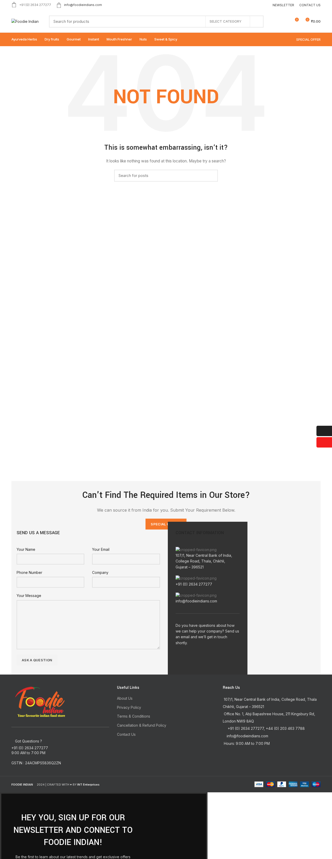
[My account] (275, 21)
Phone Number (29, 572)
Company (100, 572)
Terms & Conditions (133, 716)
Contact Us (126, 734)
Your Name (26, 549)
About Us (125, 698)
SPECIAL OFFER (308, 39)
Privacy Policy (129, 707)
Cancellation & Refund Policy (141, 725)
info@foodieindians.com (83, 5)
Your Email (100, 549)
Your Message (29, 595)
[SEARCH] (256, 22)
